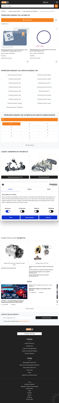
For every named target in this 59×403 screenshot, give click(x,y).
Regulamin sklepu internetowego (29, 386)
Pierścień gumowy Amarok (15, 75)
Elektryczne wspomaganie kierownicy (29, 365)
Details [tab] (29, 189)
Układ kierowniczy (29, 343)
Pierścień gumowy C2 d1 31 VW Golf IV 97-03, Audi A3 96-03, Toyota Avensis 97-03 (43, 50)
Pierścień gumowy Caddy (44, 79)
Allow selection (29, 217)
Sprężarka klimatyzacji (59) (8, 268)
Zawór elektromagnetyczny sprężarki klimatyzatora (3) (39, 275)
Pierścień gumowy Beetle (44, 75)
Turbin (29, 372)
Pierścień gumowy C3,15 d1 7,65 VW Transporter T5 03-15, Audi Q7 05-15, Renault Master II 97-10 (14, 50)
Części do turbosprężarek (29, 348)
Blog (29, 390)
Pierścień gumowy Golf (15, 87)
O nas (29, 382)
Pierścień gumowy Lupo (14, 95)
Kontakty (29, 397)
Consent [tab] (10, 189)
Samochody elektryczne (29, 367)
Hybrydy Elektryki (29, 353)
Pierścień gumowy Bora (15, 79)
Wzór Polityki (29, 388)
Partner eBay (29, 399)
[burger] (57, 2)
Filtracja (28, 20)
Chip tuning (30, 370)
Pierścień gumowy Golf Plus (44, 87)
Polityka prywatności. (24, 321)
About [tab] (48, 189)
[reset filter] (56, 20)
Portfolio (29, 392)
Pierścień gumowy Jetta (14, 91)
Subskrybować (46, 317)
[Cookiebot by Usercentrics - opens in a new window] (50, 185)
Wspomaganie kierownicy (29, 362)
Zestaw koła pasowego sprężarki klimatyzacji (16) (41, 267)
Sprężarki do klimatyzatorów (29, 375)
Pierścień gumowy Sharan (44, 99)
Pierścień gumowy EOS (15, 83)
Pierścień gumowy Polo (15, 99)
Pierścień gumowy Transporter (15, 107)
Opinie (29, 395)
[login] (28, 28)
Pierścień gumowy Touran (44, 103)
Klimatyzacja (29, 346)
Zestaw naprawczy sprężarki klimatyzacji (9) (41, 269)
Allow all (48, 217)
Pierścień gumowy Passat (44, 95)
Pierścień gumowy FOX (44, 83)
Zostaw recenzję (29, 333)
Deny (10, 217)
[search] (56, 6)
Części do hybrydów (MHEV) (29, 351)
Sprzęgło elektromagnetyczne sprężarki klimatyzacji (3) (39, 272)
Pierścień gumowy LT (44, 91)
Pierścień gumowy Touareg (15, 103)
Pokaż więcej (29, 308)
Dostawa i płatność (29, 384)
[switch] (22, 211)
